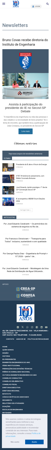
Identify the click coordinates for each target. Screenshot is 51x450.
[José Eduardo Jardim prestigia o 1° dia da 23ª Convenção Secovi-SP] (8, 190)
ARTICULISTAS (9, 217)
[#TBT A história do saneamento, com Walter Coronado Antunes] (8, 179)
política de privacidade (38, 339)
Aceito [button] (34, 442)
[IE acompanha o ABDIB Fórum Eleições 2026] (8, 202)
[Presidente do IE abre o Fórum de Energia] (8, 167)
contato (10, 339)
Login (37, 6)
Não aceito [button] (15, 442)
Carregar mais (25, 210)
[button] (16, 436)
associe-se (21, 339)
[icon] (17, 327)
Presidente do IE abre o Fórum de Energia (31, 164)
